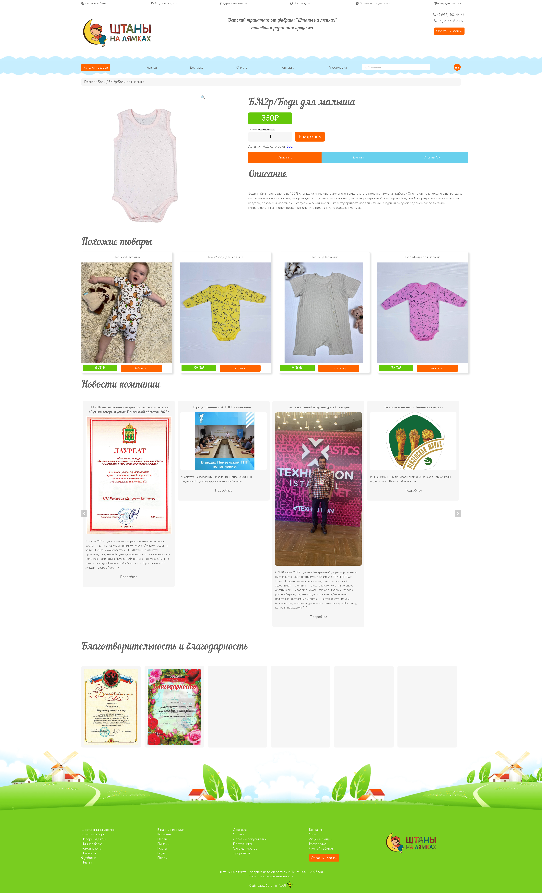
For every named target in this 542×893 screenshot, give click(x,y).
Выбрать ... (141, 368)
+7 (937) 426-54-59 (451, 21)
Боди (102, 81)
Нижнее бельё (91, 843)
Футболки (88, 857)
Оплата (241, 67)
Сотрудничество (449, 3)
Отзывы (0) (432, 157)
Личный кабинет (96, 3)
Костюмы (164, 834)
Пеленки (163, 839)
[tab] (285, 157)
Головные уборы (93, 834)
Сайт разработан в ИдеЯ (268, 885)
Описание (285, 157)
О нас (313, 834)
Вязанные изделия (170, 829)
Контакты (287, 67)
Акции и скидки (165, 3)
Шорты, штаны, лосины (98, 829)
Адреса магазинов (234, 3)
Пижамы (163, 843)
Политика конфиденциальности (271, 876)
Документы (241, 853)
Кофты (162, 848)
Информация (337, 67)
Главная (151, 67)
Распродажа (318, 843)
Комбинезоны (91, 848)
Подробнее (413, 534)
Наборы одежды (93, 839)
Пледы (162, 857)
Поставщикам (302, 3)
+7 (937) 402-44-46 (450, 14)
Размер (253, 129)
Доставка (196, 67)
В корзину (310, 136)
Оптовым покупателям (375, 3)
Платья (86, 862)
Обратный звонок (449, 31)
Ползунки (88, 853)
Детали (358, 157)
